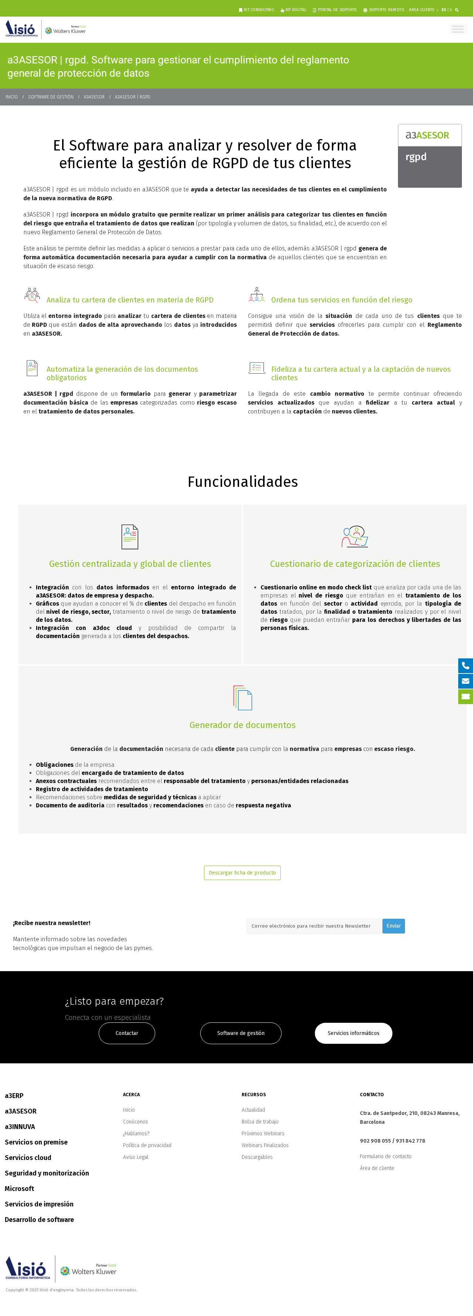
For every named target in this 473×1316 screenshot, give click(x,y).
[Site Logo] (46, 29)
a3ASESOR (21, 1111)
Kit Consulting (259, 9)
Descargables (257, 1157)
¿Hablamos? (136, 1133)
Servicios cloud (28, 1158)
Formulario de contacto (386, 1156)
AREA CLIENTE (422, 9)
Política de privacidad (147, 1145)
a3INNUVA (20, 1127)
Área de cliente (377, 1168)
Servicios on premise (36, 1142)
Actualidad (253, 1110)
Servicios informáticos (354, 1033)
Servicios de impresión (39, 1204)
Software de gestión (241, 1033)
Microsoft (19, 1189)
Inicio (129, 1110)
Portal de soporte (337, 9)
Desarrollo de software (39, 1220)
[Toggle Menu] (458, 28)
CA (449, 9)
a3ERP (14, 1096)
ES (444, 9)
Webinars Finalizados (265, 1145)
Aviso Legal (136, 1157)
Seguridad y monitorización (47, 1173)
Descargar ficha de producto (242, 873)
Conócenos (135, 1122)
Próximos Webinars (263, 1133)
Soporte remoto (387, 9)
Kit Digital (296, 9)
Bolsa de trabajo (260, 1122)
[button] (458, 9)
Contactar (127, 1033)
